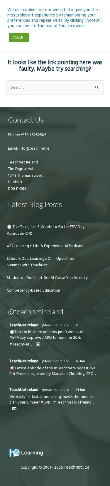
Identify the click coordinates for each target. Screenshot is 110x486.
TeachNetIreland (23, 325)
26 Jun (80, 361)
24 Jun (80, 389)
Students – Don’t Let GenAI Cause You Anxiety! (47, 277)
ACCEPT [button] (18, 37)
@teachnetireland (55, 325)
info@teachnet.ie (34, 148)
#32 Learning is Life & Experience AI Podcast (45, 246)
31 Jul (79, 325)
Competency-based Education (33, 290)
